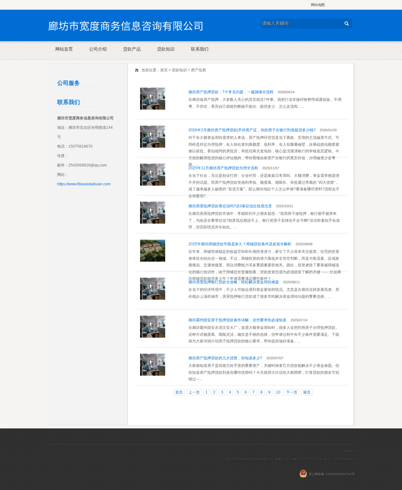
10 (278, 392)
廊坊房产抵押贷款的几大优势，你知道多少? (225, 358)
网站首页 (64, 49)
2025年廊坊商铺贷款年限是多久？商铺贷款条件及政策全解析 (239, 244)
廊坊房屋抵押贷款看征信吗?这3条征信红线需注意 (230, 206)
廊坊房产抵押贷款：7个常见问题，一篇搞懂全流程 (231, 92)
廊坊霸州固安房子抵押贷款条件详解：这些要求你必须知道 (237, 320)
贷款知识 (166, 49)
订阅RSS (348, 451)
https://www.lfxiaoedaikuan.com (84, 184)
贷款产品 (132, 49)
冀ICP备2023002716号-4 (303, 459)
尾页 (307, 392)
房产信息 (198, 70)
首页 (164, 70)
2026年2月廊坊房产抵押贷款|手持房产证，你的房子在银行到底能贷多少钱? (252, 130)
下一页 (291, 392)
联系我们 (200, 49)
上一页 (194, 392)
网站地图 (318, 5)
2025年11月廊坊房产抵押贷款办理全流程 (223, 168)
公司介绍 (98, 49)
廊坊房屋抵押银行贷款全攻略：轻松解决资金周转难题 (233, 282)
